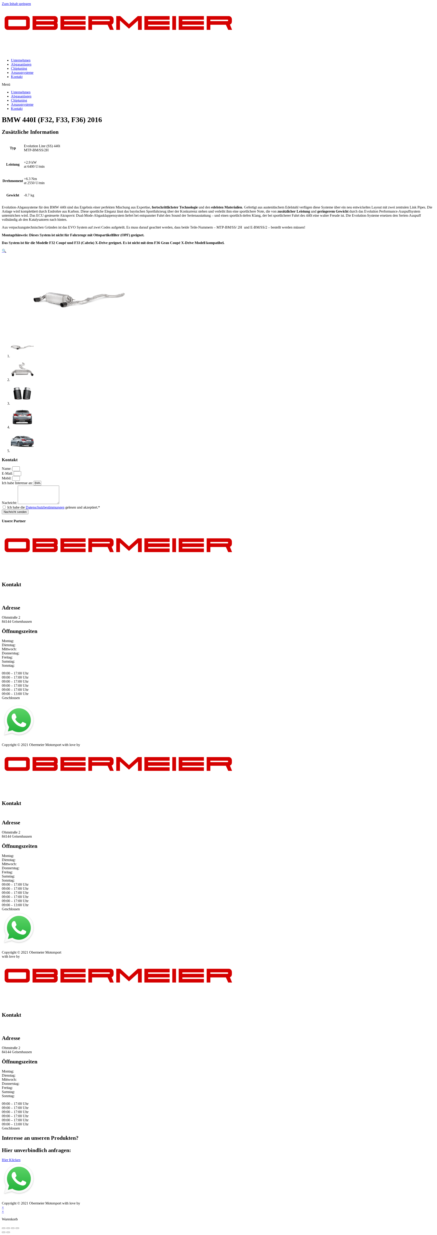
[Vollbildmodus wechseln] (13, 1228)
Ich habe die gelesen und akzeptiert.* (53, 507)
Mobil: (7, 478)
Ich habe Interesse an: (18, 483)
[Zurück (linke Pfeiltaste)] (3, 1232)
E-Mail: (8, 473)
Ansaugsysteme (22, 73)
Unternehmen (20, 60)
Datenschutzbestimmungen (45, 507)
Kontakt (17, 77)
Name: (7, 469)
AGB (46, 741)
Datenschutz (30, 741)
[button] (218, 84)
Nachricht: (10, 503)
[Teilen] (8, 1228)
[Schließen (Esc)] (3, 1228)
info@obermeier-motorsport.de (24, 598)
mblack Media (91, 745)
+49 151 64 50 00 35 (17, 594)
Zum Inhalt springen (16, 4)
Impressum (10, 741)
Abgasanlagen (21, 64)
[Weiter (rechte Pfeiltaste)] (8, 1232)
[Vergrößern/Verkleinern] (17, 1228)
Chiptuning (19, 68)
